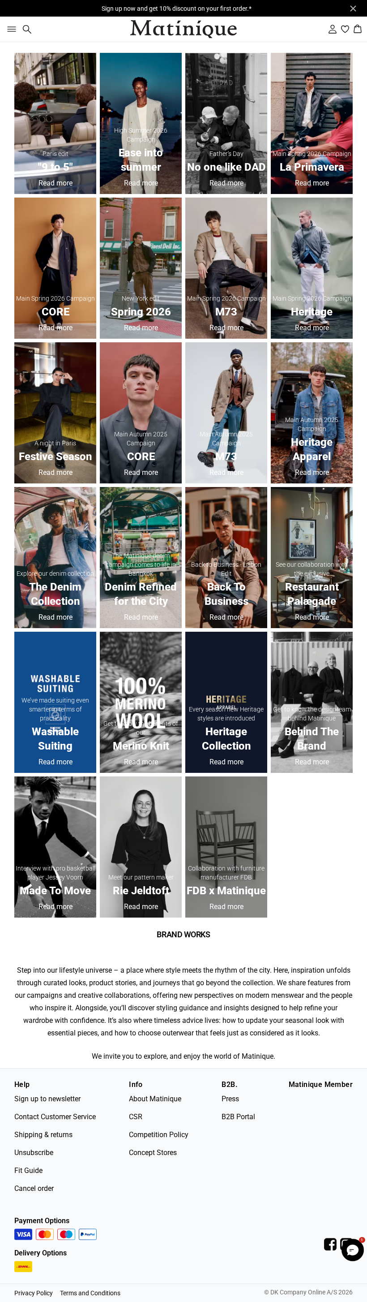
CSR (135, 1116)
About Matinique (155, 1099)
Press (230, 1099)
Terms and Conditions (90, 1293)
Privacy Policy (33, 1293)
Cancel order (34, 1188)
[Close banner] (353, 8)
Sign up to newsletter (47, 1099)
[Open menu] (10, 29)
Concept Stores (153, 1152)
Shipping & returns (43, 1134)
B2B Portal (238, 1116)
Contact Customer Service (55, 1116)
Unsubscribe (33, 1152)
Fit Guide (28, 1170)
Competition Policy (158, 1134)
